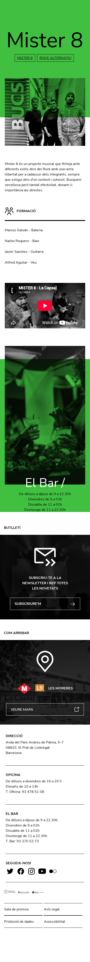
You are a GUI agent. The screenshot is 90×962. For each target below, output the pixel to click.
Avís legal (52, 909)
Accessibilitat (54, 921)
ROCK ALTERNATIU (55, 58)
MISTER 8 (25, 58)
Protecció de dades (19, 921)
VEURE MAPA (22, 709)
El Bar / (45, 482)
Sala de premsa (16, 909)
